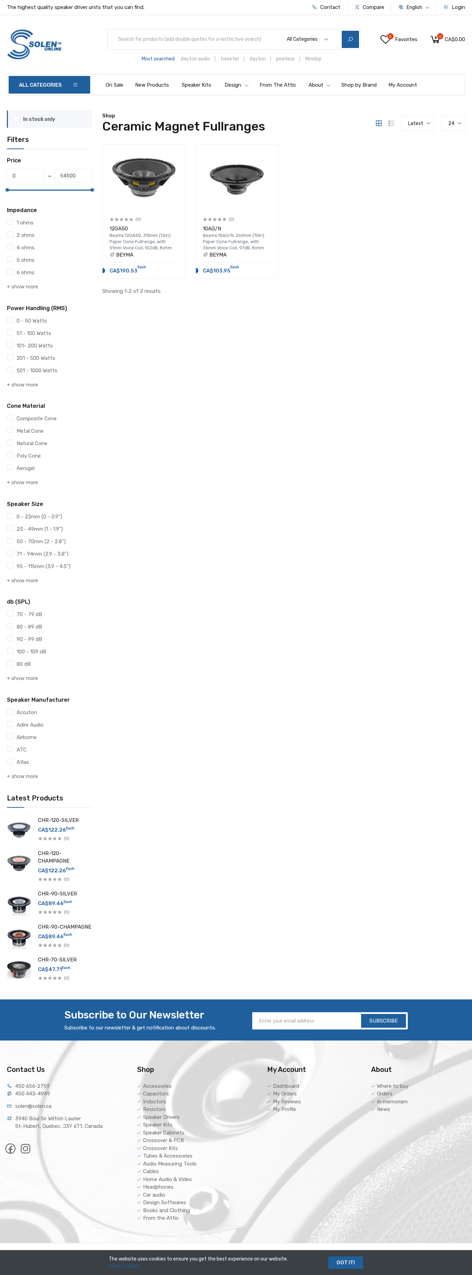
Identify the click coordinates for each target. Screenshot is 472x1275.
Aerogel (26, 468)
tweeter (229, 59)
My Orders (285, 1094)
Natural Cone (32, 443)
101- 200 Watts (35, 346)
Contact (329, 7)
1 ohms (25, 223)
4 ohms (26, 248)
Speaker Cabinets (164, 1133)
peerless (285, 59)
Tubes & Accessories (167, 1156)
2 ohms (26, 235)
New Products (152, 85)
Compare (372, 7)
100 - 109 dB (31, 652)
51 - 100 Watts (34, 333)
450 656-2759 (32, 1086)
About (316, 85)
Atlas (23, 762)
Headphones (158, 1187)
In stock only (39, 119)
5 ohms (26, 260)
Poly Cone (29, 456)
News (383, 1109)
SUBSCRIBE (383, 1021)
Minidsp (313, 59)
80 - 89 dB (29, 627)
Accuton (27, 712)
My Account (402, 85)
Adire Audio (30, 725)
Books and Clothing (166, 1210)
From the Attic (161, 1218)
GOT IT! (346, 1262)
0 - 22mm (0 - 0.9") (39, 517)
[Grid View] (379, 123)
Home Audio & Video (167, 1179)
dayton (257, 59)
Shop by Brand (359, 85)
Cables (151, 1171)
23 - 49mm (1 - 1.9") (40, 529)
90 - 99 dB (29, 639)
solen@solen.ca (33, 1106)
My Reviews (287, 1102)
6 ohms (26, 272)
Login (457, 7)
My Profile (284, 1109)
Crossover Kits (160, 1148)
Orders (385, 1094)
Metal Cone (30, 431)
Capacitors (156, 1094)
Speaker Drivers (161, 1117)
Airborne (27, 737)
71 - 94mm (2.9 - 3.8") (42, 554)
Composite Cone (37, 418)
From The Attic (277, 85)
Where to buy (392, 1086)
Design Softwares (164, 1202)
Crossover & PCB (163, 1140)
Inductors (154, 1102)
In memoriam (392, 1102)
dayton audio (195, 59)
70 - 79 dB (29, 614)
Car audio (154, 1195)
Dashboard (286, 1086)
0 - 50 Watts (32, 321)
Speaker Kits (196, 85)
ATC (22, 750)
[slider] (7, 190)
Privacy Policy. (125, 1266)
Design (233, 85)
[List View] (391, 123)
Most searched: (159, 59)
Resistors (154, 1109)
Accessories (157, 1086)
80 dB (24, 664)
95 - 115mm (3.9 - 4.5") (43, 566)
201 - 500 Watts (36, 358)
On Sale (114, 85)
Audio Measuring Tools (170, 1164)
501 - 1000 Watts (37, 370)
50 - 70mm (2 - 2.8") (41, 541)
